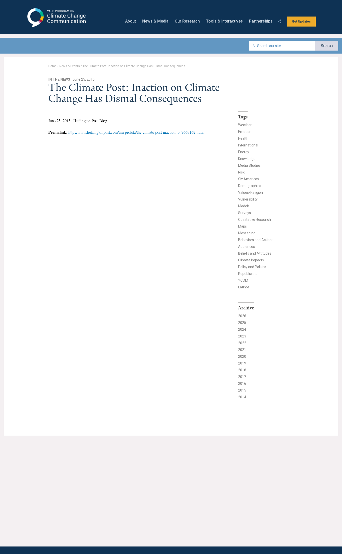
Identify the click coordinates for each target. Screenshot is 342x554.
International (248, 145)
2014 (242, 397)
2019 (242, 363)
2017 (242, 377)
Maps (242, 226)
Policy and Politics (252, 267)
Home (52, 66)
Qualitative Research (254, 220)
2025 (242, 323)
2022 (242, 343)
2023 (242, 336)
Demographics (249, 186)
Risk (241, 172)
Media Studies (249, 165)
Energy (243, 152)
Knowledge (247, 159)
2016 (242, 384)
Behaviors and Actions (255, 240)
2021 (242, 350)
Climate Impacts (251, 260)
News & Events (69, 66)
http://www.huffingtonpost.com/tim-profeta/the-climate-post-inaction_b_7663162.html (136, 132)
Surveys (244, 213)
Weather (245, 125)
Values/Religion (250, 193)
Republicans (247, 274)
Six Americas (248, 179)
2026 (242, 316)
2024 (242, 329)
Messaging (246, 233)
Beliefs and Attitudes (254, 253)
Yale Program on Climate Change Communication (56, 17)
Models (244, 206)
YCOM (243, 280)
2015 (242, 390)
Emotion (244, 132)
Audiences (246, 247)
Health (243, 138)
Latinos (244, 287)
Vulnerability (248, 199)
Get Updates (301, 21)
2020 (242, 356)
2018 (242, 370)
